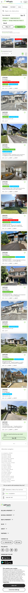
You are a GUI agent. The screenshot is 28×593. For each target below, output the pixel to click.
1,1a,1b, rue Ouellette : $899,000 (7, 469)
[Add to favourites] (25, 78)
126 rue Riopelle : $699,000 (6, 461)
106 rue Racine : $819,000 (6, 468)
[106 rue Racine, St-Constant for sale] (14, 410)
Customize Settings (14, 589)
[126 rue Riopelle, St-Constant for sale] (14, 275)
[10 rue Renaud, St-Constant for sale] (14, 101)
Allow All (14, 585)
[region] (14, 579)
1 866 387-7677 (8, 542)
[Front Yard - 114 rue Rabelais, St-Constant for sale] (14, 133)
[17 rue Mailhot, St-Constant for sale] (14, 343)
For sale (5, 7)
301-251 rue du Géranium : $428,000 (8, 480)
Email (19, 542)
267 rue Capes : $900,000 (6, 473)
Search (19, 26)
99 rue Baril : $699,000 (5, 475)
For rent (12, 7)
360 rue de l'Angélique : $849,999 (7, 458)
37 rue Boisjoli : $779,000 (6, 481)
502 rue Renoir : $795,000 (6, 457)
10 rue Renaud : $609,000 (6, 454)
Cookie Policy (6, 582)
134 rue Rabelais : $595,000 (6, 459)
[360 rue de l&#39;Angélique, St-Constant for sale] (14, 204)
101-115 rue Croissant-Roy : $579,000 (8, 462)
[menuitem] (14, 510)
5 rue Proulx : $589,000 (5, 470)
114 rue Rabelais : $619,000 (6, 455)
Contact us (4, 539)
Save (13, 438)
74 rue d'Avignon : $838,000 (6, 472)
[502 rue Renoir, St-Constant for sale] (14, 170)
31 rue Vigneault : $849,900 (6, 466)
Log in (25, 2)
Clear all (5, 23)
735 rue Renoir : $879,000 (6, 479)
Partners (4, 533)
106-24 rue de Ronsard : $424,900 (7, 477)
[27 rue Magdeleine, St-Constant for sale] (14, 66)
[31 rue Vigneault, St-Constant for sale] (14, 378)
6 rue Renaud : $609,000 (6, 464)
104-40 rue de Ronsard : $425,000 (7, 476)
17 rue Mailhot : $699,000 (6, 465)
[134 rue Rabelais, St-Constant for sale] (14, 241)
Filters (7, 26)
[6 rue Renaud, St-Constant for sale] (14, 310)
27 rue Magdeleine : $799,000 (6, 453)
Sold (19, 7)
